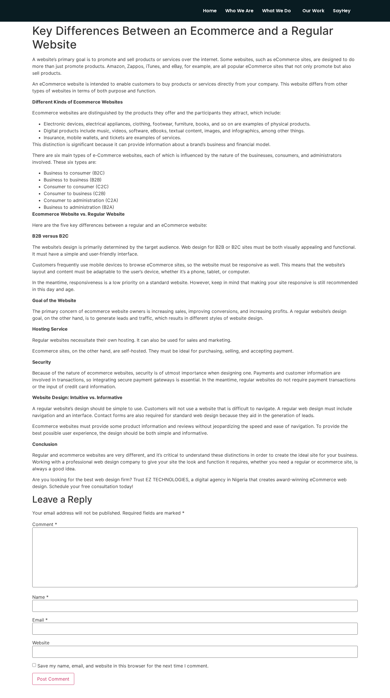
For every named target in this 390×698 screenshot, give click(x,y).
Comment (44, 524)
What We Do (276, 10)
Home (210, 10)
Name (40, 597)
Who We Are (239, 10)
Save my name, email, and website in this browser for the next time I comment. (122, 665)
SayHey (342, 10)
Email (40, 620)
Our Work (313, 10)
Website (40, 642)
